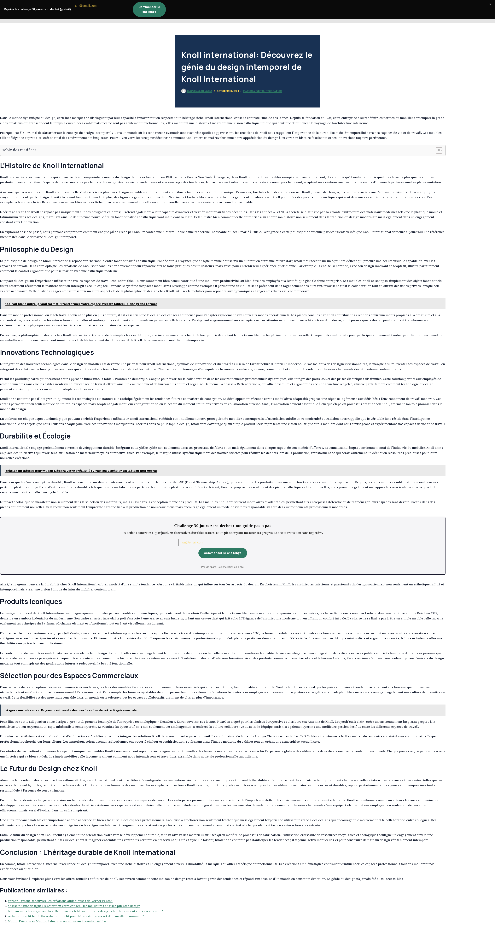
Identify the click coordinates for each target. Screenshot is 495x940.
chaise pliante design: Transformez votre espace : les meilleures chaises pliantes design (74, 906)
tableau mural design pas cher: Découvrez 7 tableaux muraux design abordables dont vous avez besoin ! (85, 911)
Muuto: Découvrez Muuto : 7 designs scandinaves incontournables (57, 921)
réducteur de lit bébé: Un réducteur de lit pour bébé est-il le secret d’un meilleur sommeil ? (76, 916)
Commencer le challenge (223, 553)
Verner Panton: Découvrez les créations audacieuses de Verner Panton (60, 901)
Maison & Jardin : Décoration (262, 91)
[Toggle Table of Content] (437, 150)
